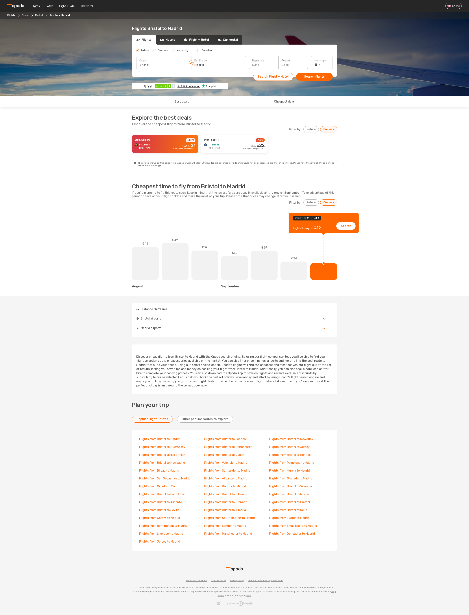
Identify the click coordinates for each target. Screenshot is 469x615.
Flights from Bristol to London (225, 439)
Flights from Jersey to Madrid (159, 541)
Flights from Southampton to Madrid (229, 518)
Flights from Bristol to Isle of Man (162, 455)
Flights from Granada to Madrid (290, 478)
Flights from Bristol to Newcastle (162, 462)
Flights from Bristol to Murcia (289, 494)
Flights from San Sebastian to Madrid (165, 478)
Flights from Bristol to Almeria (225, 510)
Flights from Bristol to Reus (288, 510)
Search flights (314, 76)
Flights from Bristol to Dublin (224, 455)
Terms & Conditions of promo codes (265, 580)
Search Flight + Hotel (273, 76)
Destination (201, 60)
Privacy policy (237, 580)
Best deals (181, 101)
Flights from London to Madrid (225, 526)
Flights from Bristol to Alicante (160, 502)
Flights (36, 6)
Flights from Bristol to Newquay (291, 439)
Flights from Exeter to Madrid (289, 518)
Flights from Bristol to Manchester (228, 447)
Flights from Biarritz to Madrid (225, 486)
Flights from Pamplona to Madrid (291, 462)
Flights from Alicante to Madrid (225, 478)
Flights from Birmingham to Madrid (163, 526)
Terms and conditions (196, 580)
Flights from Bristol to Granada (225, 502)
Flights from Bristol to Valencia (290, 486)
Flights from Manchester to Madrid (228, 533)
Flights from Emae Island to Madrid (293, 526)
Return (286, 60)
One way (328, 129)
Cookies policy (218, 580)
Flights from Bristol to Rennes (290, 455)
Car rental (87, 6)
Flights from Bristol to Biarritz (290, 502)
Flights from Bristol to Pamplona (161, 494)
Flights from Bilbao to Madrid (159, 470)
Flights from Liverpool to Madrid (161, 533)
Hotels (49, 6)
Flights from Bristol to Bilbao (224, 494)
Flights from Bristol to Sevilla (159, 510)
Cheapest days (284, 101)
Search (346, 226)
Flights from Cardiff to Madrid (159, 518)
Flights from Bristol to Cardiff (159, 439)
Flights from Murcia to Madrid (289, 470)
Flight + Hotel (67, 6)
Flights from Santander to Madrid (227, 470)
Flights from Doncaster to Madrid (292, 533)
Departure (258, 60)
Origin (142, 60)
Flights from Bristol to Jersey (289, 447)
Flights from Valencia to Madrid (225, 462)
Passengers (321, 60)
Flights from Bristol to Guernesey (162, 447)
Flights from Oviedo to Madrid (159, 486)
